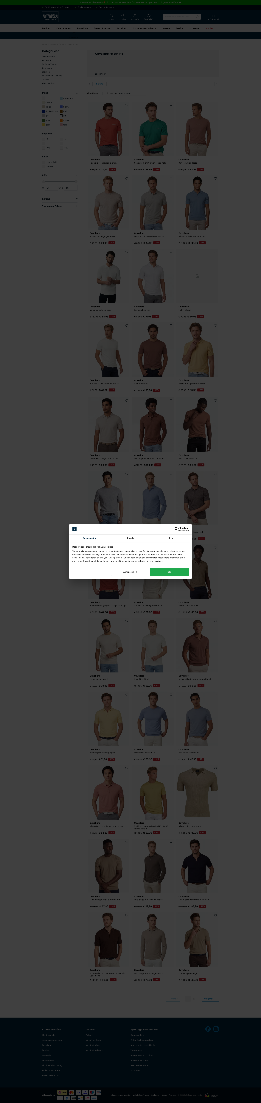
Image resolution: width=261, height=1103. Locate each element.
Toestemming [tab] (89, 538)
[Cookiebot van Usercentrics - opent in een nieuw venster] (177, 529)
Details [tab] (130, 538)
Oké (169, 572)
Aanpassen (128, 572)
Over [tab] (171, 538)
